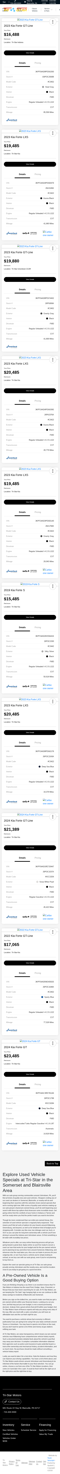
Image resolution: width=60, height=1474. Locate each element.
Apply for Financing (47, 1430)
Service (25, 1424)
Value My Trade (46, 1434)
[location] (25, 2)
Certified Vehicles (10, 1434)
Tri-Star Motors (5, 1462)
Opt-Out (44, 1463)
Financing (45, 1424)
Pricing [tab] (38, 63)
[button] (52, 21)
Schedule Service (28, 1430)
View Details (30, 53)
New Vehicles (8, 1430)
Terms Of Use (18, 1462)
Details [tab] (22, 63)
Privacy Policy (12, 1463)
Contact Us (13, 1401)
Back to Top (52, 1163)
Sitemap (24, 1463)
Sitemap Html (32, 1463)
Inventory (8, 1424)
